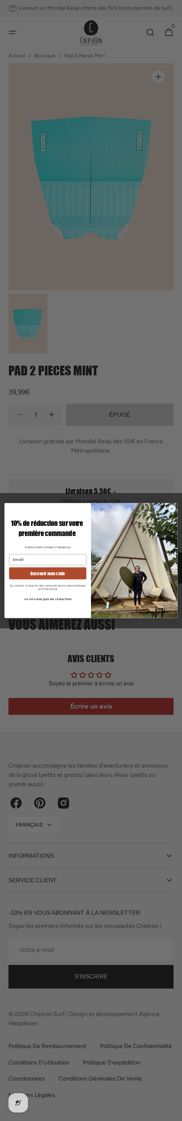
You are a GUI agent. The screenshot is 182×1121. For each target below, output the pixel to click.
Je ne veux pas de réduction (48, 599)
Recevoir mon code (47, 573)
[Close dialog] (172, 508)
